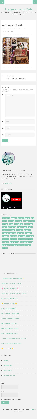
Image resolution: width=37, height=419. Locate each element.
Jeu (22, 224)
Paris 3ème (12, 230)
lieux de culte (28, 224)
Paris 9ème (20, 233)
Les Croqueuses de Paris (18, 9)
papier (30, 227)
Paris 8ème (13, 233)
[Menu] (2, 2)
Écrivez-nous (7, 183)
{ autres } (6, 361)
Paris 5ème (27, 230)
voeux (28, 245)
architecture (6, 218)
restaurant (5, 242)
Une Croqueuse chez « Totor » (9, 333)
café (32, 218)
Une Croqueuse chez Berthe (9, 308)
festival (25, 221)
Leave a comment (8, 31)
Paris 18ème (5, 239)
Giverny (32, 221)
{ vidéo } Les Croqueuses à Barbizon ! (11, 284)
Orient (25, 227)
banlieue (13, 218)
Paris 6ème (5, 233)
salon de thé (24, 242)
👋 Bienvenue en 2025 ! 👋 (9, 304)
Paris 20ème (22, 239)
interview (5, 224)
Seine (31, 242)
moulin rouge (12, 227)
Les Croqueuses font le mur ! (9, 323)
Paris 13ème (21, 236)
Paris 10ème (28, 233)
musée (19, 227)
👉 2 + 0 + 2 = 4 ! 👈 (7, 348)
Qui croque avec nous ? (10, 376)
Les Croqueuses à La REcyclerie (10, 313)
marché (4, 227)
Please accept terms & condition (12, 400)
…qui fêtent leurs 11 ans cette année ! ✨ (12, 279)
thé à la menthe (6, 245)
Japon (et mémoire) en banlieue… (10, 318)
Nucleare (32, 409)
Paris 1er (4, 230)
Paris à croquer (8, 371)
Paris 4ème (19, 230)
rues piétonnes (14, 242)
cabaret (27, 218)
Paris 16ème (30, 236)
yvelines (4, 248)
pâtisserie (29, 239)
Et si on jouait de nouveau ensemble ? (11, 343)
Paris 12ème (13, 236)
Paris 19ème (13, 239)
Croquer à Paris (8, 366)
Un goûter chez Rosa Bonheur (9, 298)
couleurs (11, 221)
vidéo (23, 245)
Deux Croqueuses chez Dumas (9, 328)
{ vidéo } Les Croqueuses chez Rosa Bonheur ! (14, 294)
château (4, 221)
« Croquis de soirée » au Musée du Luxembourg (14, 338)
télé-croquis (16, 245)
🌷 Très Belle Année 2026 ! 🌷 (10, 289)
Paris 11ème (5, 236)
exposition (19, 221)
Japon (11, 224)
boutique (20, 218)
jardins (17, 224)
